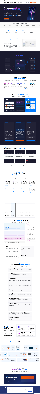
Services (15, 2)
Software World (25, 343)
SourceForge (19, 343)
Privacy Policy (29, 390)
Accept (29, 391)
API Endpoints (9, 238)
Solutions (5, 2)
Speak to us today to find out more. (8, 335)
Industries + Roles (11, 2)
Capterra (22, 343)
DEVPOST (28, 343)
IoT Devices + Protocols (16, 238)
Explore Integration (29, 240)
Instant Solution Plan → (33, 2)
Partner (18, 2)
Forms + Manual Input (19, 238)
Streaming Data (12, 238)
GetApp (23, 343)
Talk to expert (27, 2)
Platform (8, 2)
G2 (30, 343)
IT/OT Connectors (6, 238)
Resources (21, 2)
